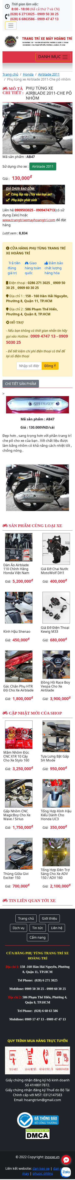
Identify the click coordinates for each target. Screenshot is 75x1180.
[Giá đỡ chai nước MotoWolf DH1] (56, 549)
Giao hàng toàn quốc (33, 268)
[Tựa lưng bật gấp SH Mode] (56, 736)
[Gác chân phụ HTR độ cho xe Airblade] (18, 666)
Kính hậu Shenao (16, 631)
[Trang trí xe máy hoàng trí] (37, 41)
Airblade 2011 (49, 74)
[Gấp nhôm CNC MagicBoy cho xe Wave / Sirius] (18, 793)
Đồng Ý (50, 366)
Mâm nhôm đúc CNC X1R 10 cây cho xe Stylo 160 (16, 756)
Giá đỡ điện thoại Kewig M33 (55, 629)
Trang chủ (10, 74)
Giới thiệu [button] (49, 918)
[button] (7, 128)
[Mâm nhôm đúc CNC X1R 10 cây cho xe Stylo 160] (18, 734)
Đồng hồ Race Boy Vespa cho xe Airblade (55, 686)
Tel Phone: (26, 980)
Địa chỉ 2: (15, 997)
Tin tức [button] (37, 928)
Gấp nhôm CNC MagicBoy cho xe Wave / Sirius (16, 815)
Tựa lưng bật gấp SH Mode (55, 758)
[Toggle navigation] (11, 25)
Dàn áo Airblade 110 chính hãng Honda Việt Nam (16, 569)
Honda (28, 74)
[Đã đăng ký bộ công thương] (38, 1120)
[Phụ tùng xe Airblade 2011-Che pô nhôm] (37, 128)
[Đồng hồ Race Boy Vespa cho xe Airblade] (56, 664)
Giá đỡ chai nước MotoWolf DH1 (55, 571)
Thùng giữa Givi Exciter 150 (16, 875)
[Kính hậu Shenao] (18, 607)
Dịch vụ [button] (18, 928)
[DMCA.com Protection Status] (37, 1133)
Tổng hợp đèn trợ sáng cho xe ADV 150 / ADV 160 (55, 874)
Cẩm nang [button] (38, 937)
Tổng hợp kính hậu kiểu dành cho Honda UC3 (56, 815)
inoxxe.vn (52, 1157)
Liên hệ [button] (56, 928)
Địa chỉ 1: (12, 966)
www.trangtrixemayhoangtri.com (28, 220)
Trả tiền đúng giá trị (14, 268)
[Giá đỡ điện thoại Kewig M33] (56, 607)
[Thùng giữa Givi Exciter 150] (18, 854)
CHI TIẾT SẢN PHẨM (20, 383)
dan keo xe (41, 1168)
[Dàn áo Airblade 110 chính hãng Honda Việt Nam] (18, 547)
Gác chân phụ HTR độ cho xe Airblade (18, 688)
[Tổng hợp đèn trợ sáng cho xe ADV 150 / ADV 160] (56, 852)
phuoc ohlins (42, 1173)
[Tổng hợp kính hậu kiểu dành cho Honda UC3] (56, 793)
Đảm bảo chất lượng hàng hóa (54, 268)
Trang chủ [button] (26, 918)
